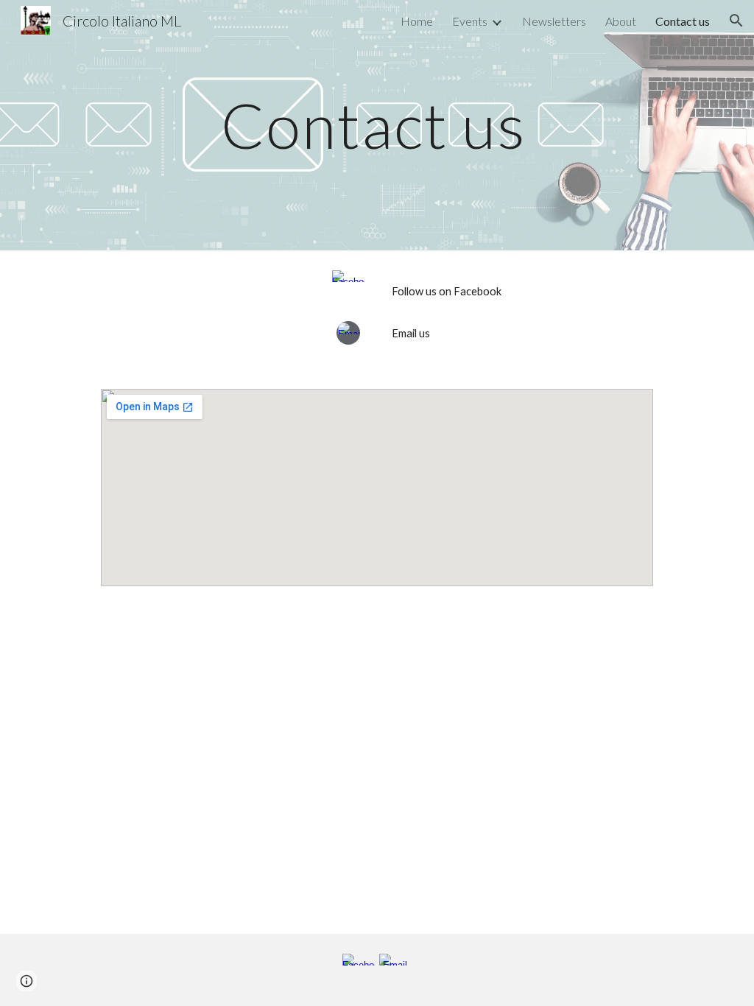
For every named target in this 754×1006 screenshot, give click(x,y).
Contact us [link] (682, 21)
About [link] (620, 21)
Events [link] (469, 21)
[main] (377, 125)
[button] (736, 20)
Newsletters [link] (554, 21)
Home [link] (417, 21)
